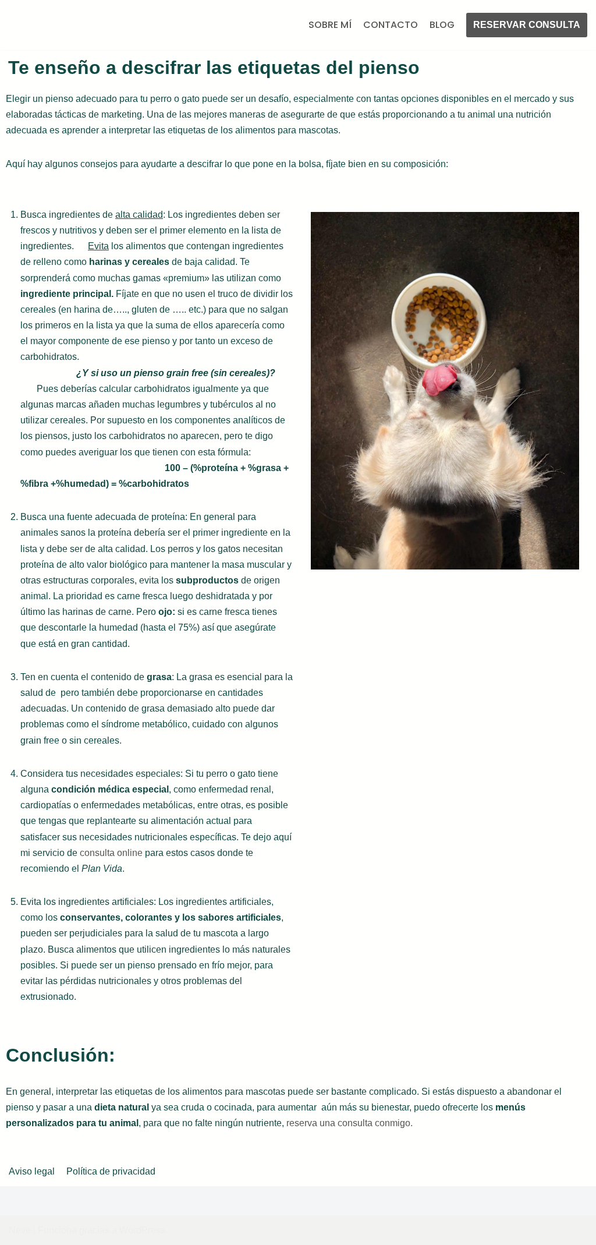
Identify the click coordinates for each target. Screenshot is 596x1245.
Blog (442, 26)
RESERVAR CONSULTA (526, 26)
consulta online (112, 855)
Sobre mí (330, 26)
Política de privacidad (110, 1171)
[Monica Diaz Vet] (67, 26)
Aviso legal (32, 1171)
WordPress (142, 1230)
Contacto (390, 26)
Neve (20, 1230)
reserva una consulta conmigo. (350, 1126)
